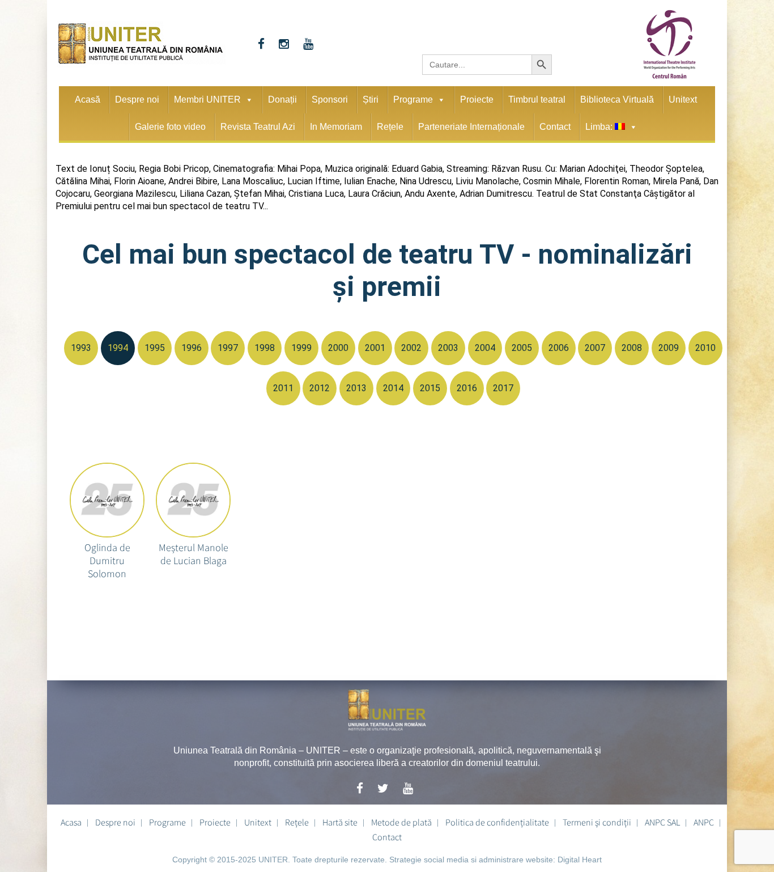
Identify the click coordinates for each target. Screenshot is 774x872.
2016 (467, 388)
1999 (301, 347)
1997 (228, 347)
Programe (413, 99)
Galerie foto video (170, 127)
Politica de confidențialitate (497, 822)
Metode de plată (401, 822)
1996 (191, 347)
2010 (705, 347)
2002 (411, 347)
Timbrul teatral (536, 99)
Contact (555, 127)
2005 (522, 347)
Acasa (71, 822)
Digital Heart (580, 859)
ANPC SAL (662, 822)
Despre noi (137, 99)
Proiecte (477, 99)
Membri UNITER (207, 99)
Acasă (87, 99)
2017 (503, 388)
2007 (595, 347)
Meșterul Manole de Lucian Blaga (193, 552)
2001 (375, 347)
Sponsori (330, 99)
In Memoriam (336, 127)
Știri (371, 99)
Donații (282, 99)
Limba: (600, 127)
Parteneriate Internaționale (471, 127)
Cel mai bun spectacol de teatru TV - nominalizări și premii (387, 270)
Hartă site (340, 822)
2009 (668, 347)
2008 (632, 347)
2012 (319, 388)
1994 (118, 347)
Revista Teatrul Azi (257, 127)
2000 (338, 347)
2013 (356, 388)
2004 (485, 347)
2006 (558, 347)
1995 (154, 347)
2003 (448, 347)
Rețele (390, 127)
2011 (283, 388)
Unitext (683, 99)
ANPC (704, 822)
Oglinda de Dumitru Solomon (107, 552)
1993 (81, 347)
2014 (393, 388)
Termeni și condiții (597, 822)
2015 (430, 388)
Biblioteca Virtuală (617, 99)
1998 (264, 347)
